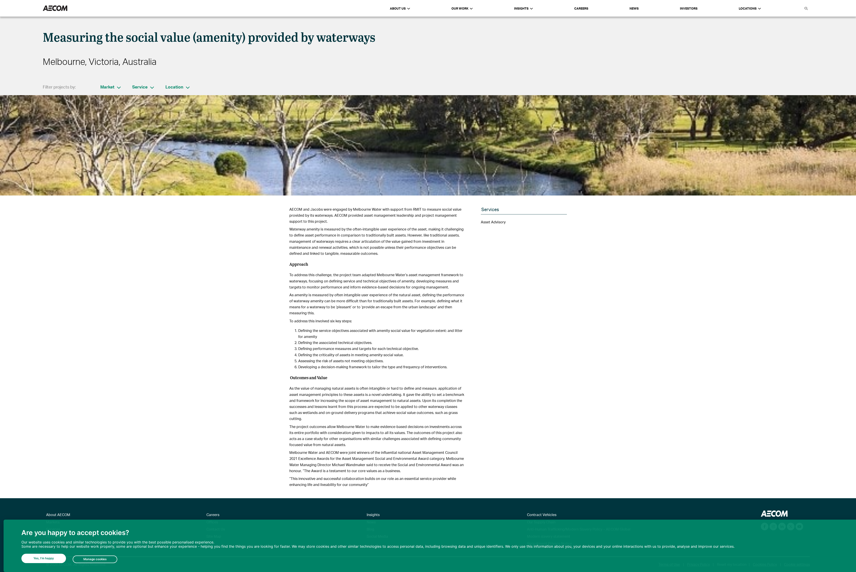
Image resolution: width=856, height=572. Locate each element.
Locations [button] (748, 8)
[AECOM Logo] (55, 8)
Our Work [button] (459, 8)
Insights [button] (521, 8)
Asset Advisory (493, 222)
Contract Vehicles (541, 514)
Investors (689, 8)
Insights (373, 514)
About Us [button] (398, 8)
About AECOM (58, 514)
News (634, 8)
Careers (581, 8)
